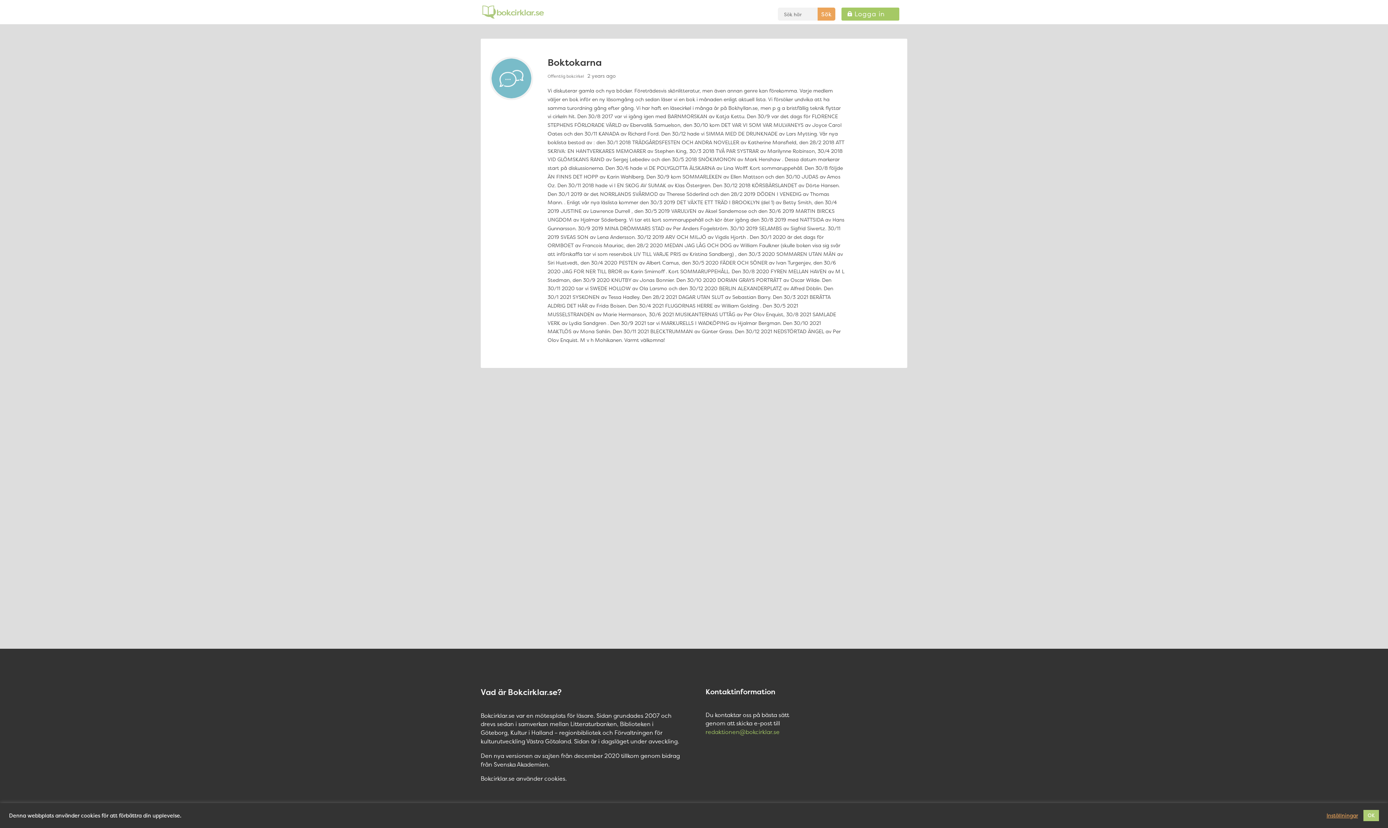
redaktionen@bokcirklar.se (743, 732)
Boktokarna (575, 62)
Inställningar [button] (1342, 815)
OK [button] (1371, 815)
